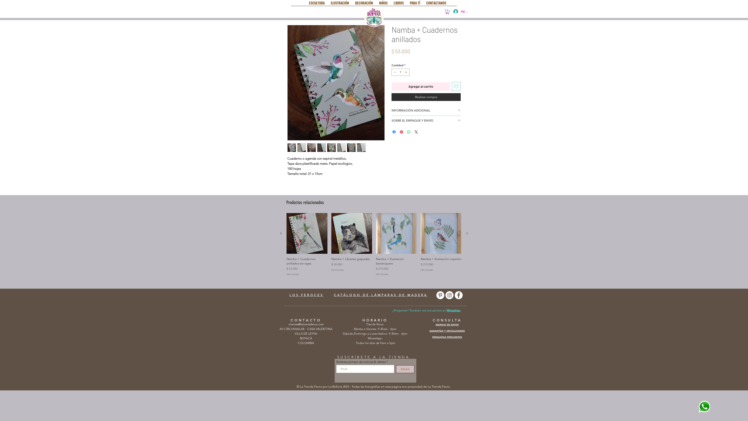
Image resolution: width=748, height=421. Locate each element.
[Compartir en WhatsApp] (409, 132)
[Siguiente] (467, 233)
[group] (374, 244)
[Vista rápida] (307, 233)
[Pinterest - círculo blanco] (440, 295)
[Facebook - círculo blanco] (459, 295)
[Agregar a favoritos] (456, 86)
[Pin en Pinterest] (401, 132)
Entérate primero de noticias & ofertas (361, 361)
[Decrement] (394, 72)
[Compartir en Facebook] (394, 132)
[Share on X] (416, 132)
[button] (448, 11)
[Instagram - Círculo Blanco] (449, 295)
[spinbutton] (400, 72)
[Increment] (406, 72)
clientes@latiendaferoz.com (306, 324)
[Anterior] (281, 233)
